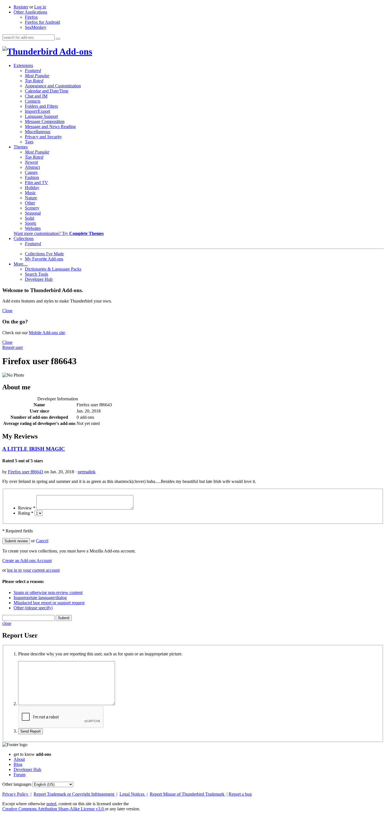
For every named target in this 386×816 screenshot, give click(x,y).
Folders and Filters (41, 106)
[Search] (58, 39)
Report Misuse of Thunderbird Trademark (187, 794)
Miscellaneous (37, 131)
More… (21, 264)
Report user (12, 347)
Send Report (30, 731)
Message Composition (44, 121)
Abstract (32, 167)
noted (51, 803)
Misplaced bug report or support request (49, 602)
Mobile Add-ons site (47, 332)
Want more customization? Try (59, 233)
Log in (40, 7)
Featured (33, 70)
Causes (31, 172)
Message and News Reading (50, 126)
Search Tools (36, 274)
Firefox (31, 17)
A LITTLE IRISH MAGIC (33, 449)
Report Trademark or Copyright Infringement (74, 794)
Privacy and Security (43, 136)
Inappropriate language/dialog (40, 597)
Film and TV (36, 182)
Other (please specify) (33, 607)
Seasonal (33, 213)
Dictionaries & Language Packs (53, 269)
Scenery (32, 208)
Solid (29, 218)
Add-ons (75, 51)
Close (7, 310)
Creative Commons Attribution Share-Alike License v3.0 (53, 808)
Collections (24, 238)
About (19, 759)
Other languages (16, 784)
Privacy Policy (15, 794)
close (6, 623)
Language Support (41, 116)
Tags (29, 141)
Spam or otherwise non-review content (48, 592)
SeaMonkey (35, 27)
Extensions (23, 65)
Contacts (32, 101)
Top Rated (34, 80)
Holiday (32, 187)
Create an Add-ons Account (27, 560)
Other (30, 202)
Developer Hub (39, 279)
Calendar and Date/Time (46, 90)
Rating (25, 513)
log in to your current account (33, 570)
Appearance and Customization (53, 85)
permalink (87, 471)
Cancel (42, 540)
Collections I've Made (44, 253)
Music (30, 192)
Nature (31, 197)
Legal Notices (133, 794)
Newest (31, 162)
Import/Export (37, 111)
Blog (18, 764)
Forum (19, 774)
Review (26, 508)
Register (21, 7)
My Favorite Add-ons (44, 258)
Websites (33, 228)
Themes (21, 146)
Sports (30, 223)
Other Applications (30, 12)
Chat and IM (36, 96)
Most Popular (37, 75)
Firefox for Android (42, 22)
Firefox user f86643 (25, 471)
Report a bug (240, 794)
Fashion (32, 177)
